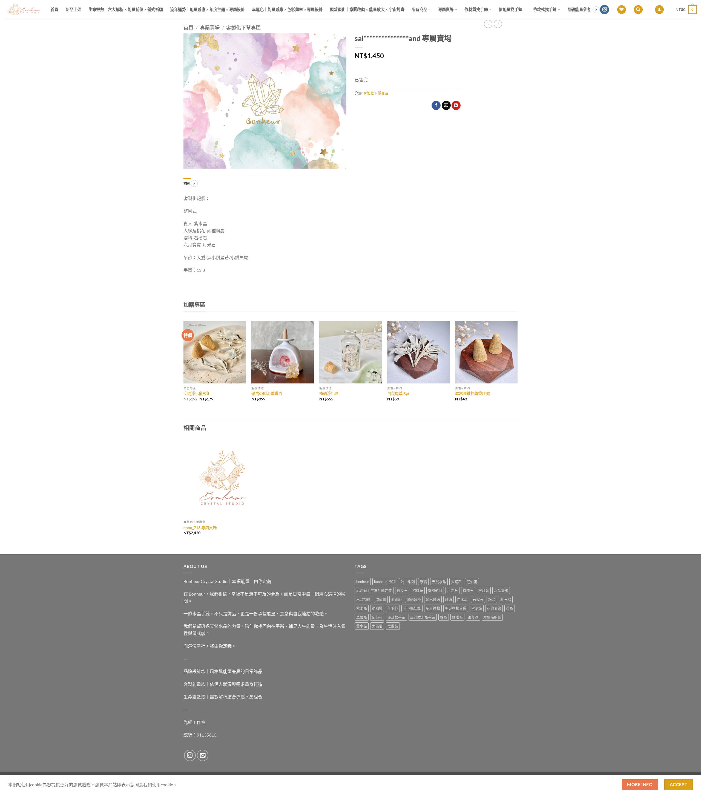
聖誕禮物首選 (455, 608)
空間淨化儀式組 (196, 393)
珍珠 (448, 599)
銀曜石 (457, 617)
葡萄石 (377, 617)
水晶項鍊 (363, 599)
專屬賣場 (446, 9)
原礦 (423, 581)
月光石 (452, 590)
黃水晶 (361, 626)
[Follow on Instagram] (604, 9)
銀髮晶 (473, 617)
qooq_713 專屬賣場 (200, 527)
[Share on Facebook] (436, 105)
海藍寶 (380, 599)
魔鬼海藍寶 (492, 617)
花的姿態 (494, 608)
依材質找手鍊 (476, 9)
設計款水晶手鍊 (422, 617)
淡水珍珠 (433, 599)
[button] (659, 9)
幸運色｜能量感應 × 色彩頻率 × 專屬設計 (287, 9)
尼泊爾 (472, 581)
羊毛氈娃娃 (412, 608)
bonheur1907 (385, 581)
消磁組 (396, 599)
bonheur (362, 581)
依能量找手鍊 (510, 9)
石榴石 (478, 599)
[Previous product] (498, 24)
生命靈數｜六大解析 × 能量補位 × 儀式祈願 (125, 9)
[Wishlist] (621, 9)
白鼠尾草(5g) (398, 393)
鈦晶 (443, 617)
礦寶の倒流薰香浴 (266, 393)
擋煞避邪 (435, 590)
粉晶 (491, 599)
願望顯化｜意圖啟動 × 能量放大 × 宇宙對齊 (367, 9)
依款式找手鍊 (545, 9)
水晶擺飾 (501, 590)
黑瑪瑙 (377, 626)
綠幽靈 (377, 608)
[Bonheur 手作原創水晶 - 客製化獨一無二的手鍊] (23, 9)
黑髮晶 (392, 626)
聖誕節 (476, 608)
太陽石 (456, 581)
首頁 (55, 9)
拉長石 (402, 590)
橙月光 (483, 590)
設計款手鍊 (396, 617)
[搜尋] (638, 9)
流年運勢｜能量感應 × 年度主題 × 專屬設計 (207, 9)
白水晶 (462, 599)
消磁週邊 (414, 599)
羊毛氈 (392, 608)
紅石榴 (505, 599)
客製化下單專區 (243, 28)
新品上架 (73, 9)
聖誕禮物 (433, 608)
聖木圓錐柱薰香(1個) (472, 393)
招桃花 (417, 590)
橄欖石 (468, 590)
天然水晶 (439, 581)
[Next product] (488, 24)
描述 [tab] (187, 183)
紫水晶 (361, 608)
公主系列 (408, 581)
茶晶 (509, 608)
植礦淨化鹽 (328, 393)
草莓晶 (361, 617)
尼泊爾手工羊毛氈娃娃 (374, 590)
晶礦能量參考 (579, 9)
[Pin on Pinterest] (456, 105)
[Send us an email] (203, 755)
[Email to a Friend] (446, 105)
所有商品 (419, 9)
